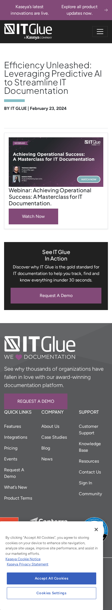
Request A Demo (56, 295)
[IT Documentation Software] (28, 32)
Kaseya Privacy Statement (27, 564)
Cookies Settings (51, 593)
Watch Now (33, 216)
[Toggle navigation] (100, 31)
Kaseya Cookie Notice (23, 559)
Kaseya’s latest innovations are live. (54, 10)
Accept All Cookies (52, 578)
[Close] (96, 529)
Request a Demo (35, 401)
